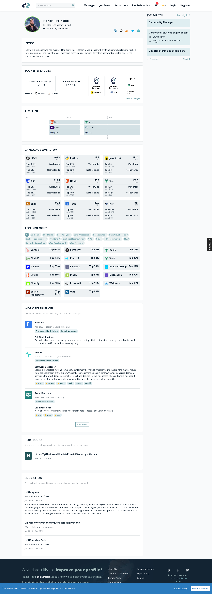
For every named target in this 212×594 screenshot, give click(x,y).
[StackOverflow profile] (126, 30)
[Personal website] (138, 30)
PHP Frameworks (112, 238)
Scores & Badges (38, 70)
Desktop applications (36, 238)
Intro (29, 43)
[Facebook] (178, 570)
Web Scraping (77, 242)
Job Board (105, 5)
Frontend (55, 238)
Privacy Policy (114, 578)
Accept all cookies (200, 588)
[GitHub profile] (121, 30)
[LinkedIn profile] (115, 30)
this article (44, 576)
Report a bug (143, 573)
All (27, 235)
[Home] (29, 5)
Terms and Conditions (118, 573)
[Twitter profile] (132, 30)
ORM (99, 238)
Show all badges (133, 98)
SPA (126, 238)
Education (33, 478)
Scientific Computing (36, 242)
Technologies (36, 228)
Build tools (48, 234)
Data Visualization (118, 234)
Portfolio (33, 440)
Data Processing (82, 234)
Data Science (99, 234)
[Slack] (168, 570)
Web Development (58, 242)
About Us (112, 569)
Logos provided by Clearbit (178, 580)
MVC (90, 238)
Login (173, 5)
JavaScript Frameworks (73, 238)
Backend (35, 234)
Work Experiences (39, 308)
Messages (89, 5)
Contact (140, 578)
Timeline (32, 111)
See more (82, 424)
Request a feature (145, 569)
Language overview (41, 150)
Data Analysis (64, 234)
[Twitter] (187, 570)
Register (185, 5)
